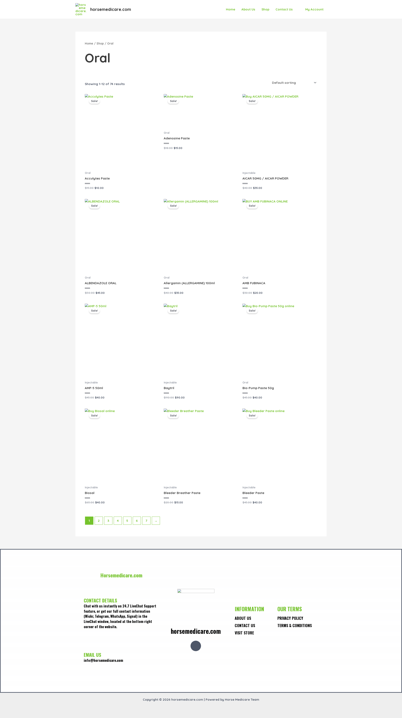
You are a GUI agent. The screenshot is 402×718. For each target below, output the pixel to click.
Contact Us (284, 9)
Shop (265, 9)
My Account (314, 9)
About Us (248, 9)
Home (230, 9)
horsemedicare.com (110, 9)
